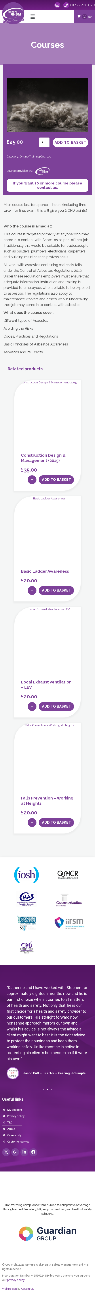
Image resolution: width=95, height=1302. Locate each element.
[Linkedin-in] (24, 1152)
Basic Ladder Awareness (45, 571)
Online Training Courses (35, 156)
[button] (32, 17)
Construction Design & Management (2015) (43, 458)
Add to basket (70, 142)
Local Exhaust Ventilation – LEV (46, 685)
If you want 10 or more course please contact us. (47, 185)
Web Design (9, 1288)
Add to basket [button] (56, 480)
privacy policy (15, 1280)
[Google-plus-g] (15, 1152)
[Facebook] (33, 1152)
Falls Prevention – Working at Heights (47, 801)
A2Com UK (27, 1288)
